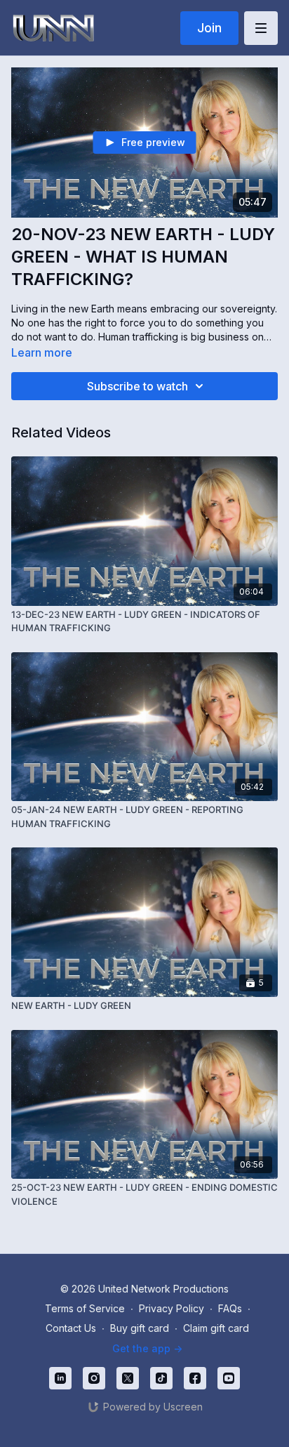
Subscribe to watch (137, 386)
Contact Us (71, 1328)
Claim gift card (216, 1328)
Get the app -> (147, 1348)
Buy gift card (139, 1328)
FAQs (230, 1308)
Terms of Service (85, 1308)
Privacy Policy (171, 1308)
